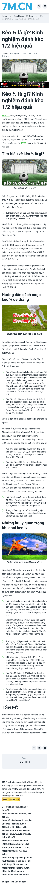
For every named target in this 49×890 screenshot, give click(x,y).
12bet (18, 827)
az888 (24, 851)
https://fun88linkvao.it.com (15, 820)
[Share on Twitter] (39, 747)
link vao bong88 (18, 881)
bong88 (15, 824)
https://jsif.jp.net (16, 844)
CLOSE (24, 80)
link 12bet (25, 834)
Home (4, 16)
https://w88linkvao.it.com (14, 813)
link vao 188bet (22, 830)
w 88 (12, 827)
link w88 (6, 837)
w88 (24, 827)
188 (5, 844)
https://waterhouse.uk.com (15, 840)
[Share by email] (44, 747)
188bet (5, 827)
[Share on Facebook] (34, 747)
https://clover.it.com (19, 847)
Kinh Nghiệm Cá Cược (23, 16)
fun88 (23, 824)
